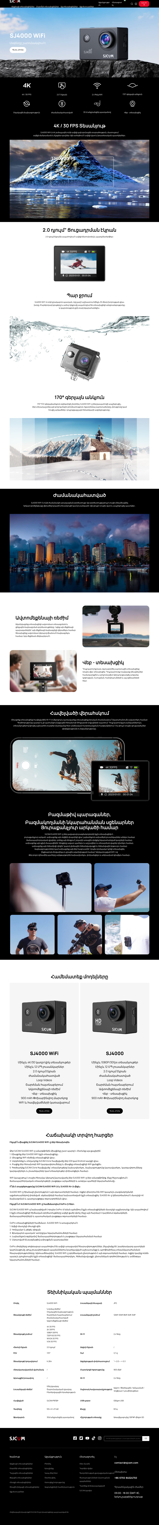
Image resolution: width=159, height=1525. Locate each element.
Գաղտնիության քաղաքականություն (97, 1473)
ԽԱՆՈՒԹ (144, 4)
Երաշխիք (49, 1468)
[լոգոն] (15, 1)
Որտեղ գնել (50, 1477)
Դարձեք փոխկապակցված (92, 1486)
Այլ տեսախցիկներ (69, 6)
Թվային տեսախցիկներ (21, 1477)
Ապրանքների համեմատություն (60, 1487)
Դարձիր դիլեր (86, 1468)
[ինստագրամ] (100, 1438)
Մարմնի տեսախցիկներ (47, 6)
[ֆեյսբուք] (75, 1438)
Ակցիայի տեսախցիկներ (22, 6)
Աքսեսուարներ (87, 6)
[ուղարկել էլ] (145, 1438)
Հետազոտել (117, 3)
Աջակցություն (104, 3)
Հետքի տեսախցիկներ (20, 1482)
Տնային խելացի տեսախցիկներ (24, 1487)
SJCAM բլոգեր (86, 1490)
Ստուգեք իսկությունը (55, 1482)
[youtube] (87, 1438)
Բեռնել (48, 1464)
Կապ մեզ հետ (51, 1473)
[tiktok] (93, 1438)
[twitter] (81, 1438)
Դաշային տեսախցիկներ (21, 1473)
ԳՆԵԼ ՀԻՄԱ (17, 50)
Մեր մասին (85, 1464)
